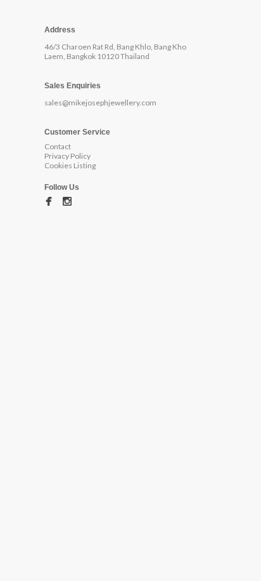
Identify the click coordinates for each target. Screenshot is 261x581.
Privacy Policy (67, 156)
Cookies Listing (70, 165)
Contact (57, 146)
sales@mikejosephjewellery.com (100, 102)
